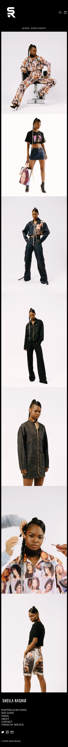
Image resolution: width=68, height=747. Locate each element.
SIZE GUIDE (7, 712)
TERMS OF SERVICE (12, 724)
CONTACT (6, 721)
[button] (65, 12)
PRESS (5, 715)
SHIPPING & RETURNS (13, 709)
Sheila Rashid (14, 741)
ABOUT (5, 718)
